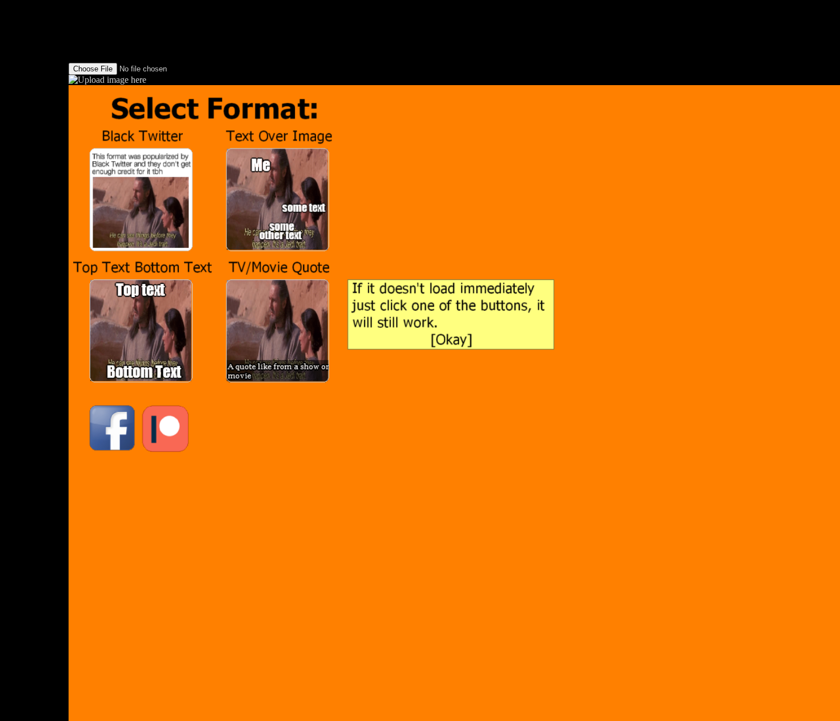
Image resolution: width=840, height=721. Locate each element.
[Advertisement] (34, 171)
